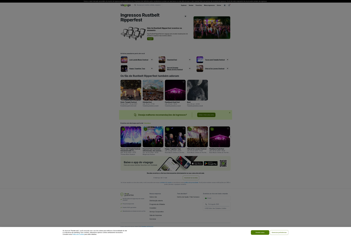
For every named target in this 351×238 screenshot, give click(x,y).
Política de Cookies (78, 234)
